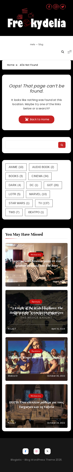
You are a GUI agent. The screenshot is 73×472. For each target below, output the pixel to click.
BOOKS (16, 176)
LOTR (14, 194)
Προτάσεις (36, 351)
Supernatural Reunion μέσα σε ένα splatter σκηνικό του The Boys (36, 263)
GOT (53, 185)
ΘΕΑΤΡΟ (36, 212)
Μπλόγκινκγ (36, 254)
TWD (14, 212)
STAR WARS (19, 203)
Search (62, 145)
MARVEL (38, 194)
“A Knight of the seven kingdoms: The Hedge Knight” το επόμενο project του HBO (36, 312)
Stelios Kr (13, 281)
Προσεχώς (36, 301)
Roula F (12, 328)
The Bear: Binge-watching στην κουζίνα (36, 357)
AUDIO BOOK (43, 167)
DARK (15, 185)
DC (34, 185)
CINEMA (40, 176)
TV (43, 203)
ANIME (16, 167)
